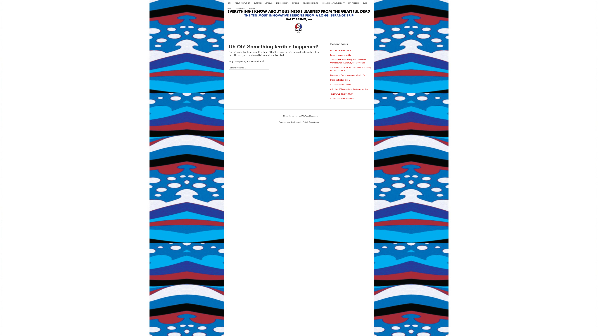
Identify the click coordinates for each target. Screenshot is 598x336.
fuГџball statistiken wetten (341, 50)
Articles (269, 3)
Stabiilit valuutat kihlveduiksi (342, 98)
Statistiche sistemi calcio (340, 84)
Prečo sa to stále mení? (340, 79)
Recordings (240, 8)
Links (229, 8)
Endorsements (282, 3)
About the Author (242, 3)
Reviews (295, 3)
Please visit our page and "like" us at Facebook (300, 116)
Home (229, 3)
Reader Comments (310, 3)
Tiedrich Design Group (311, 122)
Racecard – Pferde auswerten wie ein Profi (348, 75)
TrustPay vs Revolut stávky (341, 93)
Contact (252, 8)
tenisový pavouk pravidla (340, 55)
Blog (365, 3)
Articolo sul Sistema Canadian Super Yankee (349, 89)
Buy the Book (353, 3)
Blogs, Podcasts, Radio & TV (333, 3)
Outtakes (258, 3)
